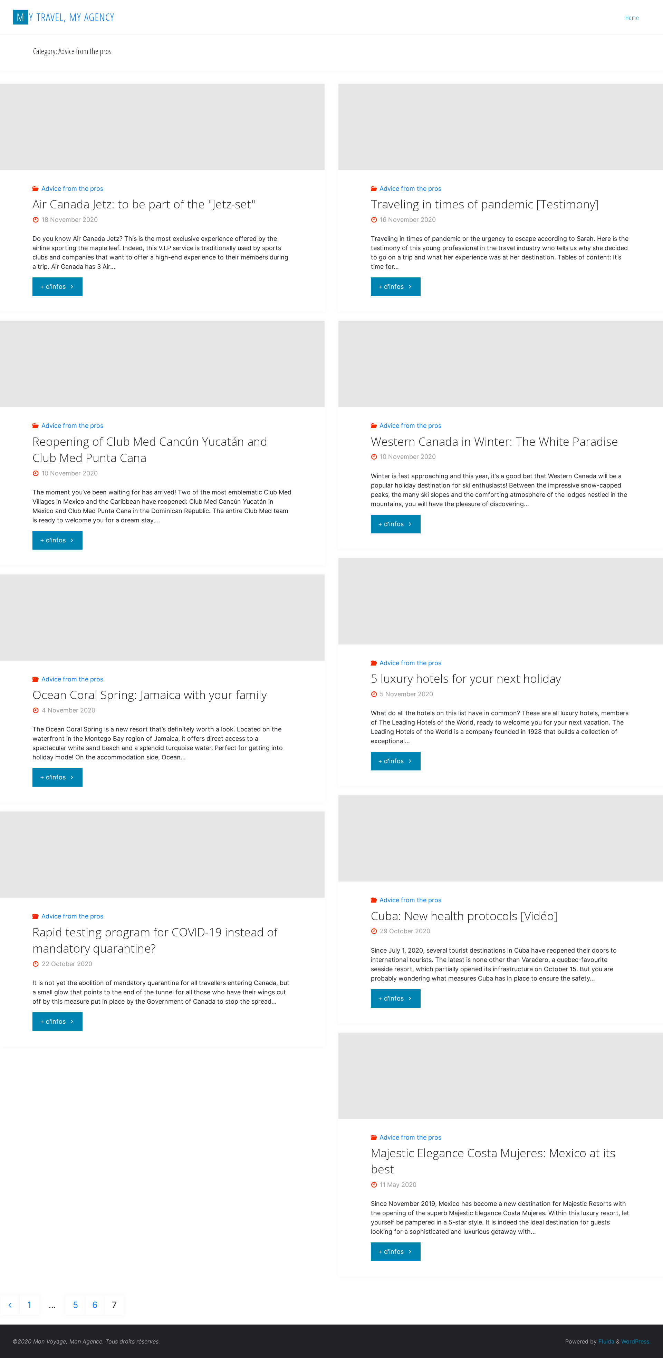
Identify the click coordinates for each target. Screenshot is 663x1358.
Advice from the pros (72, 188)
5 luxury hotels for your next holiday (466, 678)
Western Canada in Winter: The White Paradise (494, 441)
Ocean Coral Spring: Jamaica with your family (149, 694)
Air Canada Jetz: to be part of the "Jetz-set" (144, 204)
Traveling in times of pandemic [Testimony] (485, 204)
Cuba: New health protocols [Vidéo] (464, 916)
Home (632, 17)
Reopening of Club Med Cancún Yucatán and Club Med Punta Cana (149, 449)
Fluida (605, 1341)
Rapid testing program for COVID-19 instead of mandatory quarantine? (155, 940)
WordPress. (636, 1341)
